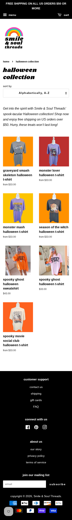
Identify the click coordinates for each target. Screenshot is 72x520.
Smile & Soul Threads (47, 496)
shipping (36, 393)
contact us (36, 387)
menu (12, 15)
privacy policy (36, 455)
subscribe (57, 484)
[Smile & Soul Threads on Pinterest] (36, 428)
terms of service (36, 462)
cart (66, 15)
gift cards (36, 400)
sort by (7, 86)
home (6, 61)
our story (36, 449)
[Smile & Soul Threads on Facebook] (27, 428)
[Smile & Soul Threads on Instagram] (44, 428)
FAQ (36, 406)
